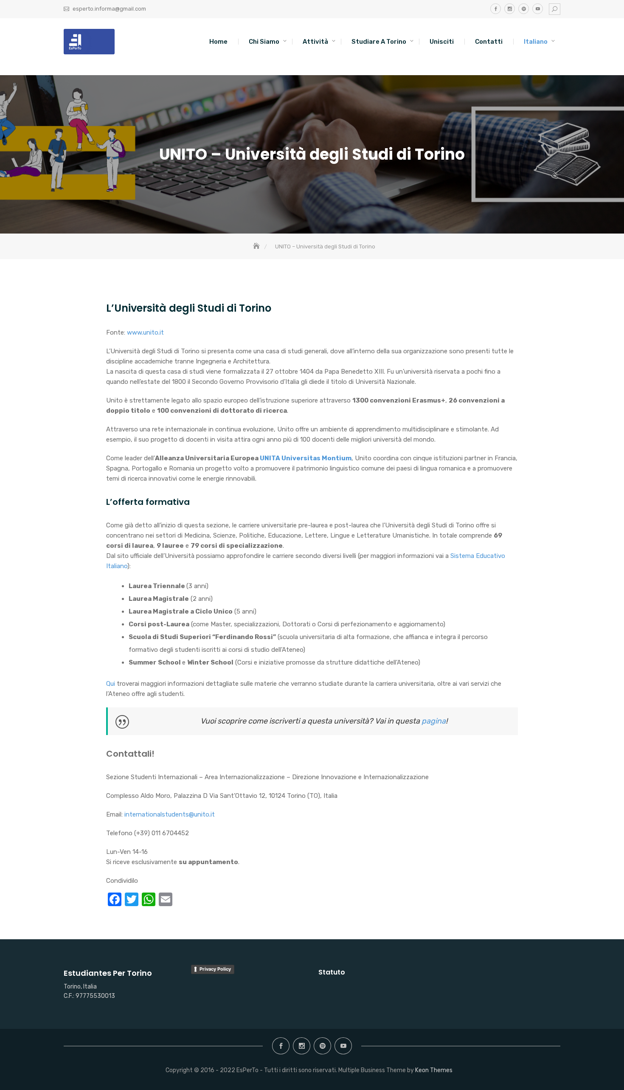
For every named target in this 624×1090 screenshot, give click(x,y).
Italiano (536, 41)
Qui (111, 683)
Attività (315, 41)
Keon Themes (434, 1070)
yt (537, 8)
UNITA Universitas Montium (305, 458)
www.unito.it (145, 332)
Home (218, 41)
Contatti (489, 41)
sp (523, 8)
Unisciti (442, 41)
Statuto (331, 972)
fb (495, 8)
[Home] (257, 246)
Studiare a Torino (378, 41)
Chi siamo (264, 41)
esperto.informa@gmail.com (109, 9)
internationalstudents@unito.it (169, 814)
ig (509, 8)
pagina (434, 721)
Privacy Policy (215, 969)
